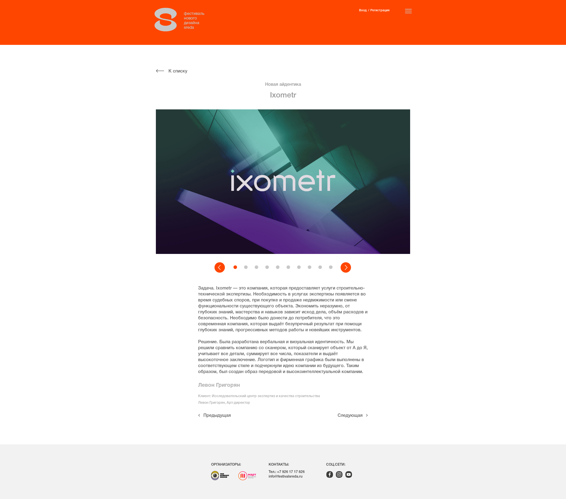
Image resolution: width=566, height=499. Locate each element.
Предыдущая (217, 416)
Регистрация (380, 10)
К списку (177, 71)
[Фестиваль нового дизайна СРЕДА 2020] (181, 20)
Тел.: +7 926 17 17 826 (287, 472)
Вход (363, 10)
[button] (220, 267)
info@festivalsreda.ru (285, 476)
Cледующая (350, 416)
